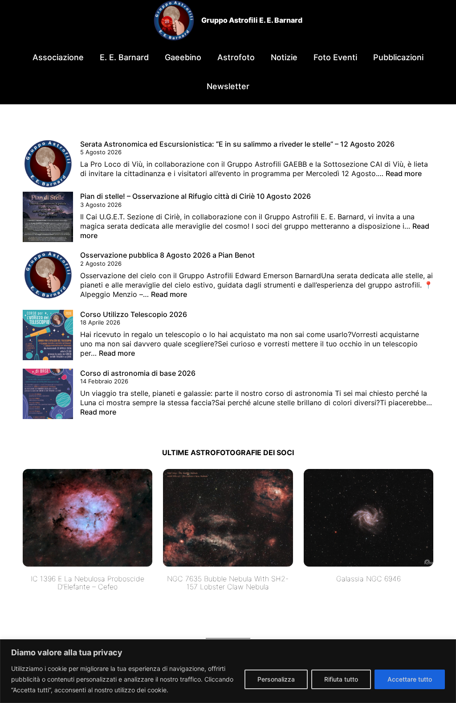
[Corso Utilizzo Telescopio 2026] (48, 336)
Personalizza (276, 679)
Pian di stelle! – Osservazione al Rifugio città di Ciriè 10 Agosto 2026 (195, 196)
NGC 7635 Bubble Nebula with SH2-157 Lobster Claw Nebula (228, 583)
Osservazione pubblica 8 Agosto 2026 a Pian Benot (167, 255)
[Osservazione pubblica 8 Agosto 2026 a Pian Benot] (48, 277)
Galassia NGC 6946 (368, 579)
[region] (228, 671)
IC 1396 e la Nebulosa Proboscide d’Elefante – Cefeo (87, 583)
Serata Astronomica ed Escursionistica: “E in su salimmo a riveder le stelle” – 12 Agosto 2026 (237, 144)
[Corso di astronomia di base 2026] (48, 395)
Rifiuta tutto (341, 679)
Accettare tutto (409, 679)
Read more (404, 173)
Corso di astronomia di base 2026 (137, 373)
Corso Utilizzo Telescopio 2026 (133, 314)
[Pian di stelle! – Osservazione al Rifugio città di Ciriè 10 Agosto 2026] (48, 218)
